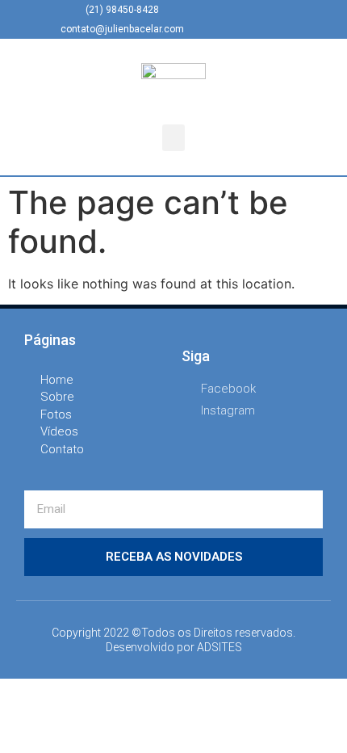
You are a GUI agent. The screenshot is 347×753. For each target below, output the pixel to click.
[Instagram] (268, 19)
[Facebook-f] (241, 19)
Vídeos (59, 431)
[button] (173, 137)
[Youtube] (294, 19)
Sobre (57, 396)
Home (56, 379)
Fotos (56, 414)
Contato (62, 449)
